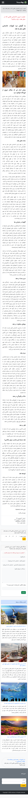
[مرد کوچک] (21, 2)
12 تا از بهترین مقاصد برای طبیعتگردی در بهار (16, 737)
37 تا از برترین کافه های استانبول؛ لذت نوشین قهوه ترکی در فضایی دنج (14, 664)
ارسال (23, 592)
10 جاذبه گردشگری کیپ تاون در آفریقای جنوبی (16, 626)
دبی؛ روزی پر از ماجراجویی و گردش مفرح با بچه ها (15, 703)
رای (24, 539)
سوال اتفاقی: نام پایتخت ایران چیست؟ (16, 585)
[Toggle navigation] (3, 2)
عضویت (23, 785)
